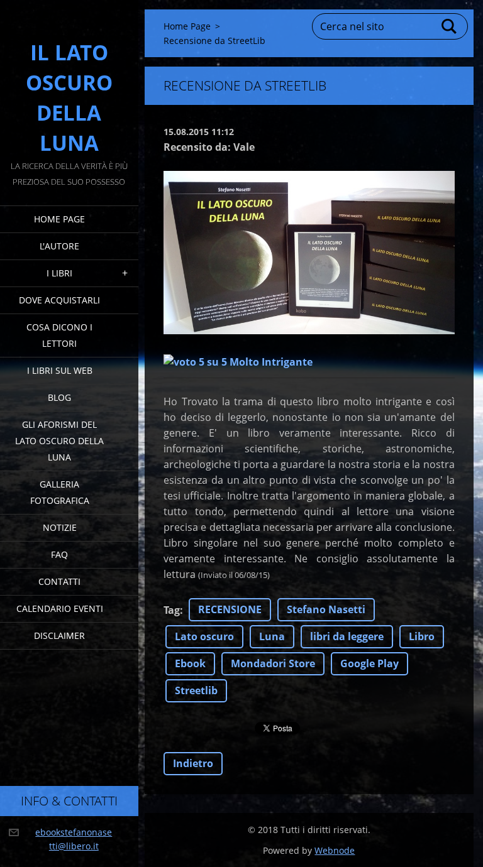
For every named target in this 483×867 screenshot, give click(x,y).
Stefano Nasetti (326, 609)
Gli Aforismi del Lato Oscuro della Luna (59, 440)
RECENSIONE (230, 609)
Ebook (190, 663)
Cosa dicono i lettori (59, 335)
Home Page (59, 219)
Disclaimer (59, 635)
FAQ (59, 554)
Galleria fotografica (59, 492)
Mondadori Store (273, 663)
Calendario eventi (59, 608)
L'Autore (59, 246)
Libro (422, 636)
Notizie (60, 527)
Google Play (369, 663)
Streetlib (196, 690)
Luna (272, 636)
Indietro (193, 763)
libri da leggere (347, 636)
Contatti (59, 581)
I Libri (59, 273)
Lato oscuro (204, 636)
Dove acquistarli (59, 300)
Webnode (334, 850)
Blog (59, 397)
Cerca (449, 26)
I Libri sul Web (59, 370)
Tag (172, 610)
